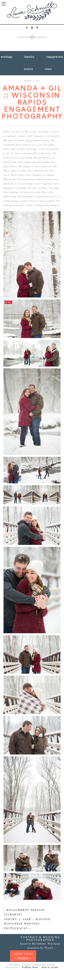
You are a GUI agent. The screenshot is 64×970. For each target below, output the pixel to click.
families (29, 57)
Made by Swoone (49, 967)
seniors (28, 69)
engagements (54, 57)
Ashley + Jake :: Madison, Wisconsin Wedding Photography (28, 924)
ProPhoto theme (30, 967)
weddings (7, 57)
